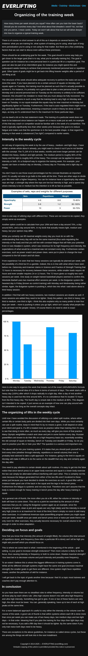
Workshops (74, 5)
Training (63, 5)
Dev (84, 5)
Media (54, 5)
